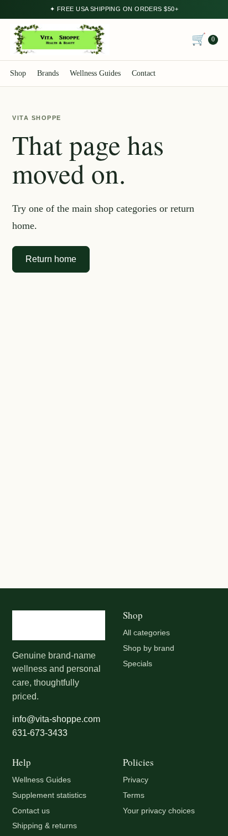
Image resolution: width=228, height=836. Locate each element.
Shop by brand (148, 648)
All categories (146, 632)
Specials (137, 663)
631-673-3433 (40, 733)
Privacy (135, 779)
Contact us (31, 810)
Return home (50, 259)
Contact (144, 73)
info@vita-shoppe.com (56, 719)
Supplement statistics (49, 795)
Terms (133, 795)
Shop (18, 73)
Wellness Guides (95, 73)
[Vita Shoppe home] (60, 39)
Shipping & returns (44, 825)
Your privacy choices (159, 810)
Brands (48, 73)
